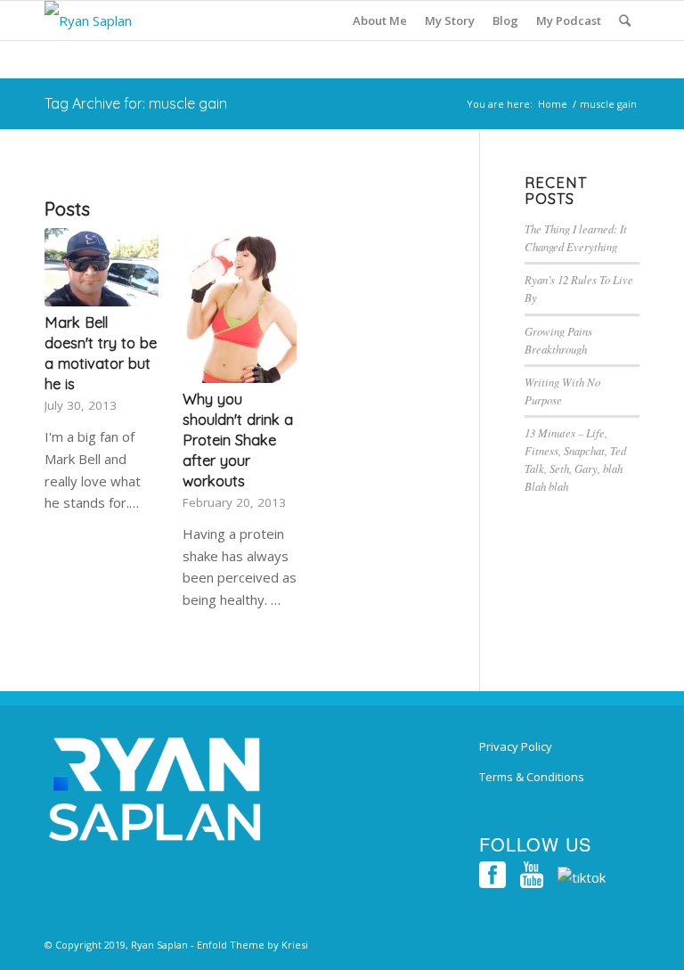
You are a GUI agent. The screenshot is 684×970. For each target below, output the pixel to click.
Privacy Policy (515, 746)
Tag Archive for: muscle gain (136, 103)
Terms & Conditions (531, 777)
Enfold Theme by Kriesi (252, 944)
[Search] (624, 20)
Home (552, 103)
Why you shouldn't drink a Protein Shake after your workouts (238, 439)
